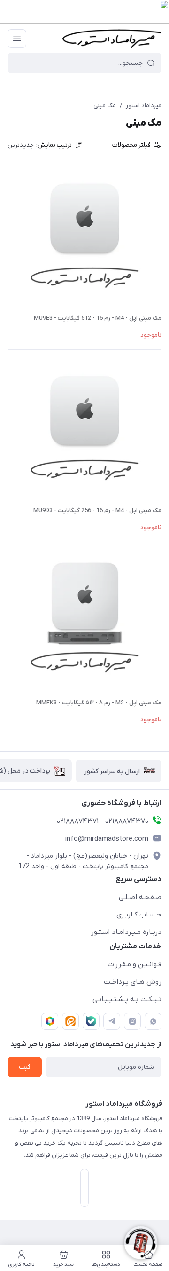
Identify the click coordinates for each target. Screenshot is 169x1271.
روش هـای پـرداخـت (132, 982)
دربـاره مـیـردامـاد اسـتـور (126, 932)
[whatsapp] (153, 1021)
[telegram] (111, 1021)
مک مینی (104, 106)
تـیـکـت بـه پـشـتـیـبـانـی (126, 999)
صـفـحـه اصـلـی (140, 897)
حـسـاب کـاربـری (138, 914)
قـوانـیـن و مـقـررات (134, 964)
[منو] (17, 38)
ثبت (25, 1067)
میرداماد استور (143, 106)
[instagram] (132, 1021)
